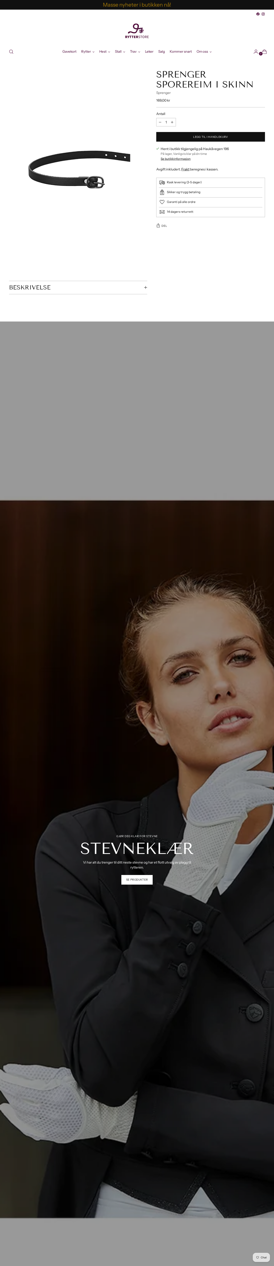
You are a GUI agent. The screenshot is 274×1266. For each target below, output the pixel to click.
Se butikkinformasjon (176, 158)
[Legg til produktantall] (160, 122)
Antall (160, 114)
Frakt (185, 169)
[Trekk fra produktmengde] (172, 122)
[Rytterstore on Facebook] (258, 14)
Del (164, 225)
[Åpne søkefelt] (11, 52)
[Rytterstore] (137, 31)
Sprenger (163, 93)
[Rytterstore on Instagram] (263, 14)
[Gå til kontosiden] (254, 52)
